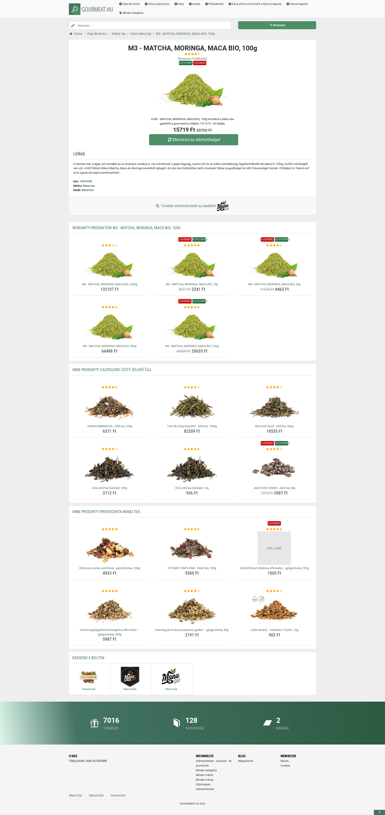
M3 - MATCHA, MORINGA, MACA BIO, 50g (274, 284)
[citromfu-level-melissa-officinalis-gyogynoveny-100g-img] (274, 548)
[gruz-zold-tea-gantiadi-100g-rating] (110, 449)
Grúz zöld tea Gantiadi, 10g (192, 488)
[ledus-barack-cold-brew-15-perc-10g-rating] (274, 591)
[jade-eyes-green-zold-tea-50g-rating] (274, 449)
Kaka (181, 4)
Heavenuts (118, 795)
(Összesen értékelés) (192, 58)
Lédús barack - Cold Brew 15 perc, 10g (274, 630)
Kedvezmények (205, 789)
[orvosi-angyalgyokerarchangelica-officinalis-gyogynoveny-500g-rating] (110, 591)
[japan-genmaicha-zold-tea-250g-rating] (110, 387)
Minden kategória (133, 13)
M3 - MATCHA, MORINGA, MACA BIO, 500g (109, 346)
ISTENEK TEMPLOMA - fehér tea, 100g (192, 568)
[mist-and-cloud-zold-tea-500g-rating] (274, 387)
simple (196, 4)
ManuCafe (96, 795)
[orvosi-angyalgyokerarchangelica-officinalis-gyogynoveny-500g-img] (110, 610)
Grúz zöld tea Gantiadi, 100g (109, 488)
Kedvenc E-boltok (88, 657)
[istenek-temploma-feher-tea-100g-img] (192, 548)
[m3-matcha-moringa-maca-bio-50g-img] (274, 264)
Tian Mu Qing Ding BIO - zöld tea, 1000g (192, 426)
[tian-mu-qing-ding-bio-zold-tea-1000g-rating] (192, 387)
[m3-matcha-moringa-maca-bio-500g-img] (110, 326)
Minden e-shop (204, 779)
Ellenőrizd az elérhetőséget (196, 139)
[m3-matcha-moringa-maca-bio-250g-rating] (192, 307)
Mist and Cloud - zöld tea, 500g (274, 426)
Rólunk (285, 761)
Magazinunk (245, 761)
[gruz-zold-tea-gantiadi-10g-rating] (192, 449)
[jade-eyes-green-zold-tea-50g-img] (274, 468)
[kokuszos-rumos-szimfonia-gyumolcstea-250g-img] (110, 548)
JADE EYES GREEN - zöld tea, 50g (274, 488)
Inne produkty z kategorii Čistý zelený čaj (111, 369)
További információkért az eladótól (188, 206)
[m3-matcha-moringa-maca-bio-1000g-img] (110, 264)
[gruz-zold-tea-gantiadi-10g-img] (192, 468)
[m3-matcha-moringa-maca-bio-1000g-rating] (110, 245)
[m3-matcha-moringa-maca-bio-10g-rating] (192, 245)
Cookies (285, 765)
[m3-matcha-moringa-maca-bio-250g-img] (192, 326)
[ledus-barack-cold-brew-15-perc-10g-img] (274, 610)
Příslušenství (216, 4)
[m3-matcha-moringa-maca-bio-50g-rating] (274, 245)
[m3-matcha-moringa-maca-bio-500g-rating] (110, 307)
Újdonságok (203, 784)
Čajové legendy (299, 4)
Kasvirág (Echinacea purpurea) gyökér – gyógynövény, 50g (191, 630)
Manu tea (89, 185)
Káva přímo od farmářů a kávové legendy (257, 4)
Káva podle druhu (159, 4)
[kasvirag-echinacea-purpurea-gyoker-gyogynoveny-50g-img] (192, 610)
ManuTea (88, 190)
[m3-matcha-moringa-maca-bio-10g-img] (192, 264)
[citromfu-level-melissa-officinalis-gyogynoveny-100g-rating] (274, 529)
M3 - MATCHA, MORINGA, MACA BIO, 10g (192, 284)
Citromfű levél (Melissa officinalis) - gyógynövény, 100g (274, 568)
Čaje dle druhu (131, 4)
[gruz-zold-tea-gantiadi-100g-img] (110, 468)
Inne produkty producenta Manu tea (106, 511)
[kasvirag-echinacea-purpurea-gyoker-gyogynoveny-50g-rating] (192, 591)
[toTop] (379, 812)
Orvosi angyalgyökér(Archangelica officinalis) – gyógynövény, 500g (109, 632)
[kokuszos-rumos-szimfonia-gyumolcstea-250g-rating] (110, 529)
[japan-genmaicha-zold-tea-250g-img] (110, 406)
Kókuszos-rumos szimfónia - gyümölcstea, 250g (109, 568)
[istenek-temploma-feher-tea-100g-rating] (192, 529)
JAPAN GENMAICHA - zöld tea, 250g (109, 426)
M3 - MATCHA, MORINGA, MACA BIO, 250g (192, 346)
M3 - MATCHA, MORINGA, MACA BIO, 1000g (109, 284)
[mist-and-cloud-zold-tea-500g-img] (274, 406)
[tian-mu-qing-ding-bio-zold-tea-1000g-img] (192, 406)
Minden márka (204, 775)
